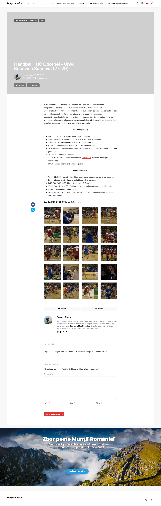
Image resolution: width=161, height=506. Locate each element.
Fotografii (81, 3)
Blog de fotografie (96, 3)
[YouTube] (147, 3)
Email (72, 403)
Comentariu (49, 374)
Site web (99, 403)
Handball (33, 20)
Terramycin (86, 158)
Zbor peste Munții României (117, 3)
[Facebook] (137, 3)
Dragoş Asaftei (27, 75)
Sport (41, 20)
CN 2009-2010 (21, 20)
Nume (47, 403)
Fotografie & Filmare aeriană (63, 3)
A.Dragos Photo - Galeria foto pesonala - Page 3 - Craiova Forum (79, 352)
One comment (41, 78)
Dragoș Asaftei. (15, 3)
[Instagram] (142, 3)
